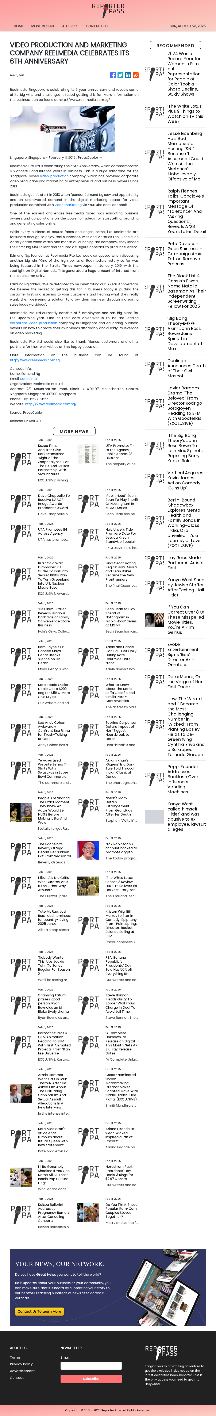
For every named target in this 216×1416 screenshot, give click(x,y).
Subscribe (91, 1378)
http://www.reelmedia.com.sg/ (51, 404)
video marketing (68, 204)
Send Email (29, 378)
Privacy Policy (21, 1364)
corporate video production (33, 323)
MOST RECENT (43, 26)
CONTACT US (97, 26)
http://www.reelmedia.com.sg (35, 360)
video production (54, 176)
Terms (15, 1357)
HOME (19, 26)
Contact (17, 1377)
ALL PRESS (70, 26)
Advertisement (22, 1371)
